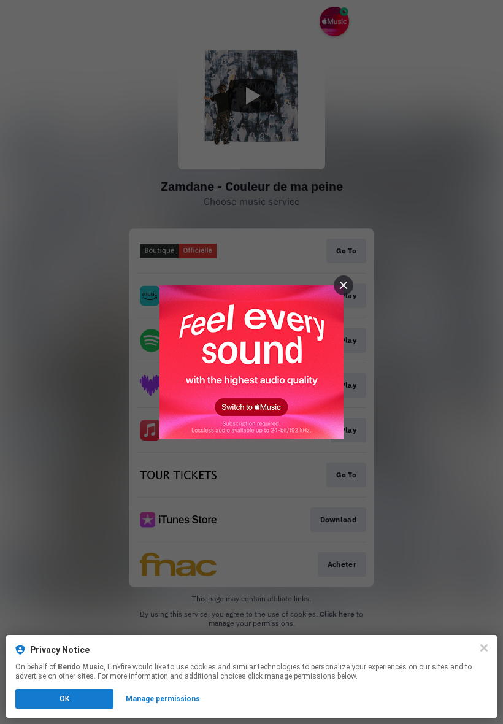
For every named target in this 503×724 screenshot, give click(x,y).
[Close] (484, 648)
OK (64, 699)
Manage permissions (163, 699)
